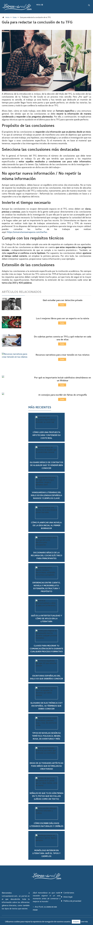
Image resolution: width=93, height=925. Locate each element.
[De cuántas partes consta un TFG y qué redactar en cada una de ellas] (15, 340)
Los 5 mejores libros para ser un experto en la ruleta (62, 319)
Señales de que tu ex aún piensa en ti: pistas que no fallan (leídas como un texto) (46, 796)
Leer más (84, 922)
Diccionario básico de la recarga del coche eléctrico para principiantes (46, 555)
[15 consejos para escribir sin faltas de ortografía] (15, 394)
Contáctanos (68, 893)
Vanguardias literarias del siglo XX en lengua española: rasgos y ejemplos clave (46, 495)
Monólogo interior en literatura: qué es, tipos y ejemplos (46, 853)
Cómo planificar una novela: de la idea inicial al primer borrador (46, 525)
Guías (15, 17)
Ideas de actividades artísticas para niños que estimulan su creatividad (46, 766)
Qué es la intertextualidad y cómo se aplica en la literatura (46, 618)
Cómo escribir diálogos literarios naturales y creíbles (46, 825)
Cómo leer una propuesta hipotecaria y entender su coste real (46, 435)
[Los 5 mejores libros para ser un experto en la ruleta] (15, 322)
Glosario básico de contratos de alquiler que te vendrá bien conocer (46, 465)
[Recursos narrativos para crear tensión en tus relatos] (15, 361)
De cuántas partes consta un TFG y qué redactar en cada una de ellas (62, 338)
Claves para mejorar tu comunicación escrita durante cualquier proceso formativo (46, 648)
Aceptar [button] (76, 922)
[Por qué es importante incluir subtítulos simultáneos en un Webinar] (15, 376)
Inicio (8, 17)
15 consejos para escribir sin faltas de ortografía (62, 395)
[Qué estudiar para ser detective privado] (15, 304)
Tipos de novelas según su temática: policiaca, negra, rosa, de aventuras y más (46, 736)
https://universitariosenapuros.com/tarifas (27, 232)
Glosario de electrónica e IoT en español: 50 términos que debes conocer (46, 706)
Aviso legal (67, 897)
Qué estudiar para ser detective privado (62, 300)
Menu (38, 5)
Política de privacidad (72, 901)
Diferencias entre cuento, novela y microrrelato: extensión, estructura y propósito (46, 587)
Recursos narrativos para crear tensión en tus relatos (62, 355)
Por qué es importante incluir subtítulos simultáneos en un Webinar (62, 379)
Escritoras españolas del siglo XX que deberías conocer (46, 677)
